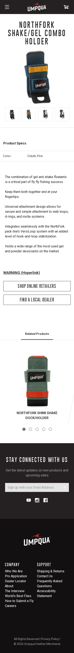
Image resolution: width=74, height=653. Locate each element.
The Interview (14, 591)
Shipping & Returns (50, 571)
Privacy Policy (50, 639)
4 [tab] (43, 429)
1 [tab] (23, 429)
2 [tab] (30, 429)
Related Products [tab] (37, 333)
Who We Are (14, 571)
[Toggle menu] (7, 7)
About (9, 586)
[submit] (64, 487)
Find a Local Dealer (37, 299)
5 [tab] (50, 429)
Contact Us (45, 576)
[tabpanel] (37, 387)
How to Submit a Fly (19, 601)
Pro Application (16, 576)
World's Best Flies (18, 596)
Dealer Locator (15, 581)
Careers (10, 606)
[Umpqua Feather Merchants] (37, 7)
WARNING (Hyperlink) (21, 272)
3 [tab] (37, 429)
